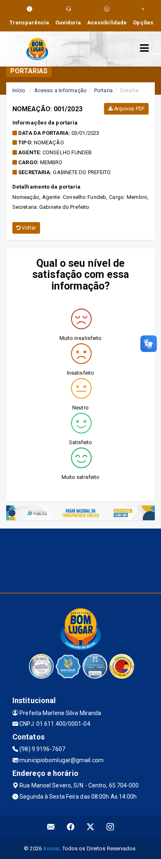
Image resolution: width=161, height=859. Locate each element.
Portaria (103, 90)
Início (19, 90)
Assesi (51, 848)
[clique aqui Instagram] (110, 827)
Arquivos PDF (128, 109)
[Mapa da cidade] (80, 560)
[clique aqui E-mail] (51, 827)
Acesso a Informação (60, 90)
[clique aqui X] (90, 827)
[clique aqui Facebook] (71, 827)
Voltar (28, 228)
